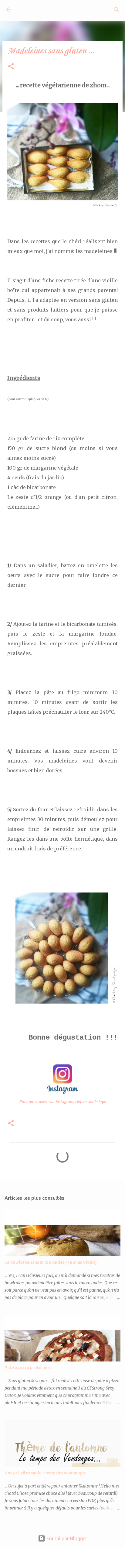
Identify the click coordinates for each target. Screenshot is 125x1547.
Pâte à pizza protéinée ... (29, 1367)
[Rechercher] (116, 9)
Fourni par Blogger (66, 1538)
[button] (11, 67)
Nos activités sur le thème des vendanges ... (47, 1472)
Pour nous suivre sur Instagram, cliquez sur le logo (62, 1101)
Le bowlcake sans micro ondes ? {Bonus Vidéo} (51, 1262)
